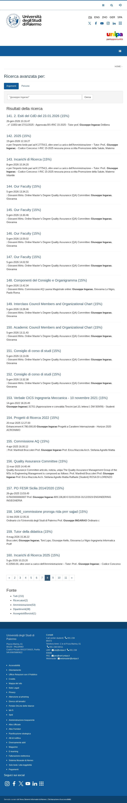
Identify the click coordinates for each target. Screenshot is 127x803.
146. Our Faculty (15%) (23, 233)
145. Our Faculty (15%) (23, 210)
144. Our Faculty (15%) (23, 186)
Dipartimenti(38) (21, 609)
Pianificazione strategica (20, 734)
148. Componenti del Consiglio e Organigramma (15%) (46, 280)
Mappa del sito (15, 683)
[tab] (11, 86)
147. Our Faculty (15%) (23, 257)
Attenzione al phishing (19, 697)
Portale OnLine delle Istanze (21, 706)
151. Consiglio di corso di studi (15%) (33, 351)
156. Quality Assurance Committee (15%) (36, 461)
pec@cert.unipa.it (62, 656)
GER (112, 17)
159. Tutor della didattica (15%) (29, 531)
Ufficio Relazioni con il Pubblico (23, 674)
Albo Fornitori (15, 729)
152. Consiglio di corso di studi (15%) (33, 374)
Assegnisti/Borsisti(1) (24, 613)
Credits (12, 679)
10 (59, 577)
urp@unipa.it (60, 650)
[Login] (120, 5)
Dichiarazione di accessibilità (59, 799)
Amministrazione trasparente (22, 720)
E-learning (13, 751)
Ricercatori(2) (20, 600)
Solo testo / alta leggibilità (20, 765)
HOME (118, 66)
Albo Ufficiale (15, 724)
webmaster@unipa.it (69, 658)
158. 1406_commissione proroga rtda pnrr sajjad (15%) (47, 511)
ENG (97, 17)
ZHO (104, 17)
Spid (11, 715)
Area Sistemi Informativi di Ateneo (33, 799)
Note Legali (14, 688)
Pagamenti (14, 769)
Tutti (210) (18, 596)
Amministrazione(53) (24, 604)
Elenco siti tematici (17, 701)
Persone (25, 86)
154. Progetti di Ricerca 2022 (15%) (32, 417)
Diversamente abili (17, 742)
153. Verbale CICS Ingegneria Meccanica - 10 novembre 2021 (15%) (57, 398)
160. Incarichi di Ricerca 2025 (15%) (33, 555)
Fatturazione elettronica (19, 756)
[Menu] (120, 51)
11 (65, 577)
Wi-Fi (11, 710)
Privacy (12, 692)
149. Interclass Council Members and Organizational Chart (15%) (54, 304)
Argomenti (11, 86)
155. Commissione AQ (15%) (27, 441)
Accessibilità (14, 665)
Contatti (49, 635)
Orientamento (15, 670)
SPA (119, 17)
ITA (90, 17)
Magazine (13, 747)
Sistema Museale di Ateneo (21, 760)
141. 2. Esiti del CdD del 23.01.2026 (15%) (37, 116)
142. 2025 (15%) (18, 136)
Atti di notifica (15, 738)
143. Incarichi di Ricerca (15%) (29, 159)
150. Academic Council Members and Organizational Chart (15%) (54, 327)
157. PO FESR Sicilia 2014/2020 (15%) (35, 488)
